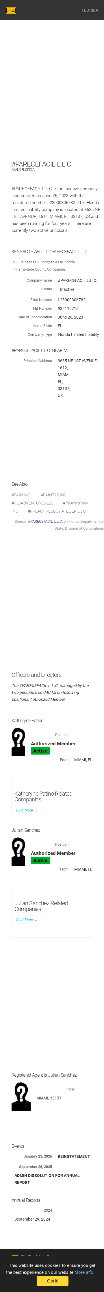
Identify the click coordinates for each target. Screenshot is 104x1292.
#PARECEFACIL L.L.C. (45, 521)
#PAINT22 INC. (54, 495)
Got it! (52, 1281)
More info (84, 1272)
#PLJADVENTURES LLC (32, 503)
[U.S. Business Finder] (12, 10)
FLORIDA (90, 10)
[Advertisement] (52, 107)
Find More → (27, 810)
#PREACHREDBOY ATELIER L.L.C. (57, 511)
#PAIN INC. (21, 495)
